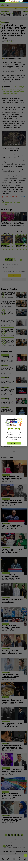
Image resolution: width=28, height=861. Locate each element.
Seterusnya (14, 443)
